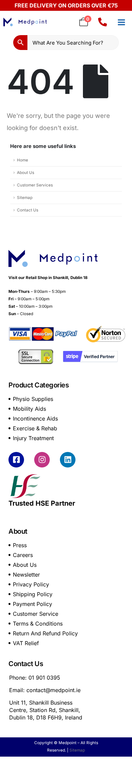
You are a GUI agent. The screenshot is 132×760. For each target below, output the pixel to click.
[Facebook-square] (16, 459)
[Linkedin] (67, 459)
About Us (25, 172)
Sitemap (24, 197)
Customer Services (35, 185)
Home (22, 160)
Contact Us (27, 210)
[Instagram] (42, 459)
